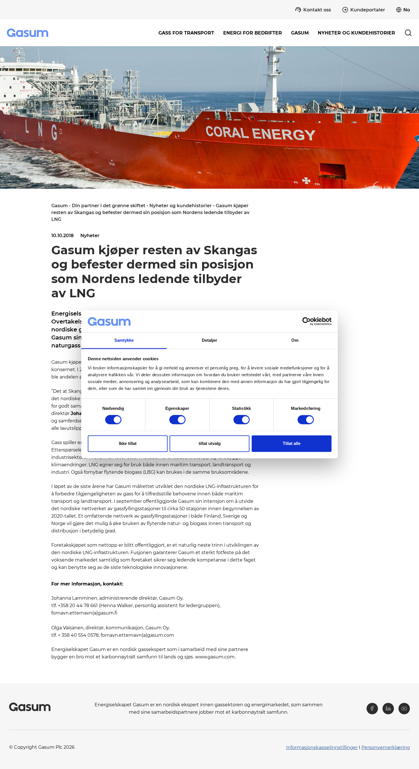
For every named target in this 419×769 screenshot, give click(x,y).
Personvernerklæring (385, 747)
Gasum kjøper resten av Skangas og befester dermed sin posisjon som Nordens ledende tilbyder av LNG (150, 212)
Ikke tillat (128, 443)
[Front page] (28, 32)
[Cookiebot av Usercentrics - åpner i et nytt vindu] (306, 321)
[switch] (177, 419)
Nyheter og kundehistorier (356, 33)
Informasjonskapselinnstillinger (322, 747)
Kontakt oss (317, 10)
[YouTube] (404, 708)
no (406, 10)
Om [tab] (294, 340)
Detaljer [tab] (209, 340)
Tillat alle (291, 443)
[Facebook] (372, 708)
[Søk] (408, 33)
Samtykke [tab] (124, 340)
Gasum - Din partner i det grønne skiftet (98, 205)
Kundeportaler (367, 10)
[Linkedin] (388, 708)
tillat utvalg (210, 443)
